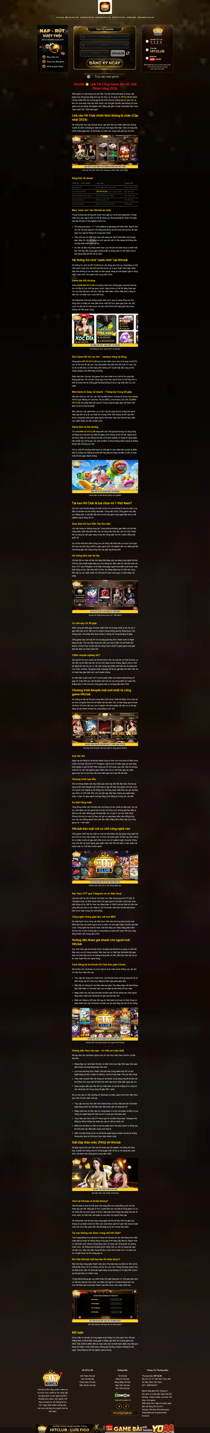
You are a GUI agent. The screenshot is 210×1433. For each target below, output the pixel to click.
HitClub (41, 1389)
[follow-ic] (119, 1406)
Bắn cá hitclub (72, 17)
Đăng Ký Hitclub (122, 1379)
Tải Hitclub (122, 1376)
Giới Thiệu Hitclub (87, 1376)
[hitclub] (105, 7)
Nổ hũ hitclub (118, 17)
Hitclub (59, 17)
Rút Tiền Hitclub (122, 1388)
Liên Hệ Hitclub (87, 1379)
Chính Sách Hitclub (87, 1382)
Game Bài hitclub (103, 17)
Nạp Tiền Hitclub (122, 1385)
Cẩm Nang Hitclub (146, 17)
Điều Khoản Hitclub (87, 1385)
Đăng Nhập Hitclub (122, 1382)
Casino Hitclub (87, 17)
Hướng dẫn (131, 17)
